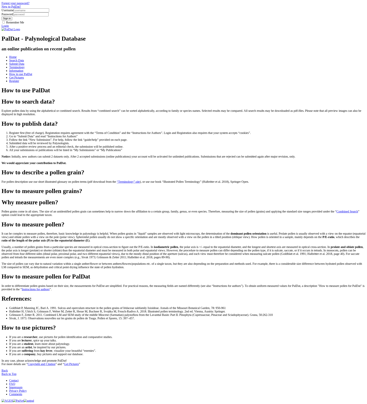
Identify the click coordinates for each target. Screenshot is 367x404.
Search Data (16, 60)
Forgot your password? (15, 3)
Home (13, 57)
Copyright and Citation (41, 364)
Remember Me (14, 22)
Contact (14, 380)
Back (5, 370)
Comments (15, 394)
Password (7, 14)
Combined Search (347, 211)
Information (16, 70)
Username (8, 10)
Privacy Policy (18, 390)
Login (5, 25)
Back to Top (9, 374)
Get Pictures (16, 77)
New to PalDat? (11, 6)
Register (14, 81)
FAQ (12, 383)
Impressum (15, 387)
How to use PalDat (20, 74)
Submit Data (16, 63)
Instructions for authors (36, 289)
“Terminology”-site (128, 181)
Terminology (17, 67)
